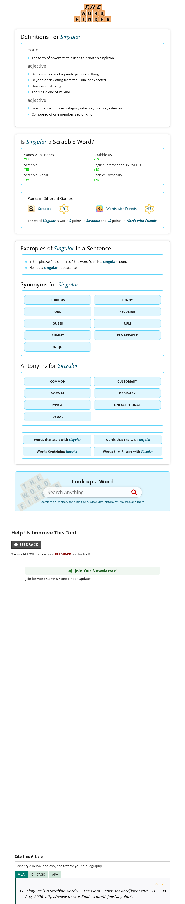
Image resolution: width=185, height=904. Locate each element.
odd (57, 311)
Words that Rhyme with (128, 451)
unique (57, 347)
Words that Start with (57, 439)
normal (58, 393)
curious (58, 300)
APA (55, 874)
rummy (58, 335)
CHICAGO (38, 874)
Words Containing (57, 451)
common (57, 381)
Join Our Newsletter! (94, 571)
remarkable (127, 335)
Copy (159, 884)
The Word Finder (92, 13)
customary (127, 381)
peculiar (127, 311)
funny (127, 300)
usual (57, 416)
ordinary (127, 393)
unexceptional (127, 405)
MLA (21, 874)
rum (127, 323)
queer (58, 323)
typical (57, 405)
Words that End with (127, 439)
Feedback (28, 544)
